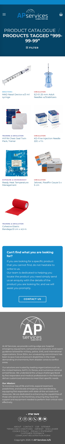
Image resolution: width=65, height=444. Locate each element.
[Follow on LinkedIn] (40, 419)
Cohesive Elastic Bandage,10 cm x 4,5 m (14, 227)
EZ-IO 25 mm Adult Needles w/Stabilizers (45, 95)
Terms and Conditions (19, 429)
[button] (4, 14)
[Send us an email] (30, 419)
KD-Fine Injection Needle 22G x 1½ (47, 139)
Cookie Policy (21, 431)
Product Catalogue (30, 30)
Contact (28, 427)
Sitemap (45, 427)
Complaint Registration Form (33, 435)
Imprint (39, 429)
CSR (37, 427)
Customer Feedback (32, 433)
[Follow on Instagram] (25, 419)
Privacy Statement (41, 431)
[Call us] (35, 419)
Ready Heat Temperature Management (15, 183)
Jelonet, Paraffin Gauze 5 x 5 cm (48, 183)
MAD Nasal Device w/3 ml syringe (16, 95)
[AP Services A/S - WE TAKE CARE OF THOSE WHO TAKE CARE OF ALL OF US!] (32, 14)
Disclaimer (52, 429)
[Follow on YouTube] (44, 419)
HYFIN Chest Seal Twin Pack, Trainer (14, 139)
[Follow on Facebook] (20, 419)
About (17, 427)
